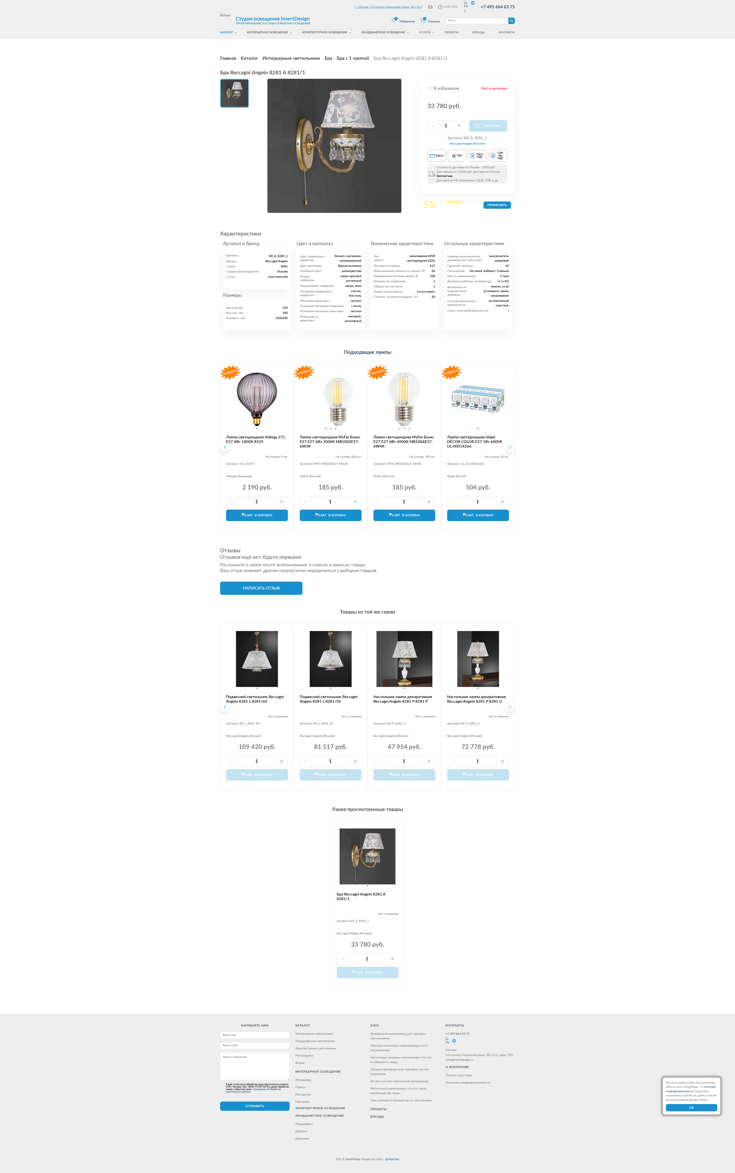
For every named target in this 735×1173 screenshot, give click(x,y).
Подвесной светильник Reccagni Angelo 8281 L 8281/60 (255, 699)
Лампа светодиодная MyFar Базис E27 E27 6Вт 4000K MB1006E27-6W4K (403, 441)
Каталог (302, 1025)
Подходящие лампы (367, 352)
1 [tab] (257, 429)
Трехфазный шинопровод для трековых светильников (398, 1036)
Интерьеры (303, 1079)
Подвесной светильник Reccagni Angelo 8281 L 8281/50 (329, 699)
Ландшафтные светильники (315, 1041)
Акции (299, 1062)
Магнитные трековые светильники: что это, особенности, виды (401, 1060)
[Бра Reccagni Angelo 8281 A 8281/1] (334, 145)
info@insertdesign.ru (459, 1059)
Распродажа (304, 1055)
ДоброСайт (392, 1159)
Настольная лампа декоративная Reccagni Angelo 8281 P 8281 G (476, 699)
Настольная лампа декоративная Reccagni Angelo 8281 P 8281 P (402, 699)
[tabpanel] (257, 399)
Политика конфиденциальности (468, 1082)
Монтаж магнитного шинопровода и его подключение (399, 1048)
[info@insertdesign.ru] (430, 7)
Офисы (300, 1087)
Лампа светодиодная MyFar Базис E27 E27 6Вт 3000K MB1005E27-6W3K (330, 441)
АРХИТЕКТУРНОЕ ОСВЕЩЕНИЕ (320, 1108)
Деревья (301, 1131)
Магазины (302, 1101)
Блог (374, 1025)
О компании (457, 1067)
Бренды (377, 1116)
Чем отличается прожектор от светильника (400, 1100)
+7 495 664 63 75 (498, 7)
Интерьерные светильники (314, 1033)
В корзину (263, 515)
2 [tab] (331, 428)
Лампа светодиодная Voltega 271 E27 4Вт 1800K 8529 (255, 439)
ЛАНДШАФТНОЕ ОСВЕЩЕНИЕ (319, 1115)
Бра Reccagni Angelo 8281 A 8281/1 (361, 896)
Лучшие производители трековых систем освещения (399, 1072)
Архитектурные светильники (315, 1048)
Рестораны (303, 1094)
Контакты (455, 1025)
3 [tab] (335, 428)
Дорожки (302, 1138)
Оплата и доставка (459, 1075)
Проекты (378, 1109)
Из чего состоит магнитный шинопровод (399, 1081)
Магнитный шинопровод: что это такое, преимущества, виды (398, 1091)
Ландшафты (304, 1124)
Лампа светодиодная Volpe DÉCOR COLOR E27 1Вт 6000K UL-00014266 (474, 441)
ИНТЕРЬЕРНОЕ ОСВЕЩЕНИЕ (318, 1071)
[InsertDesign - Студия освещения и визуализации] (227, 20)
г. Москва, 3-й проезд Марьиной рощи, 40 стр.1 (388, 7)
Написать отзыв (261, 588)
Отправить (254, 1106)
